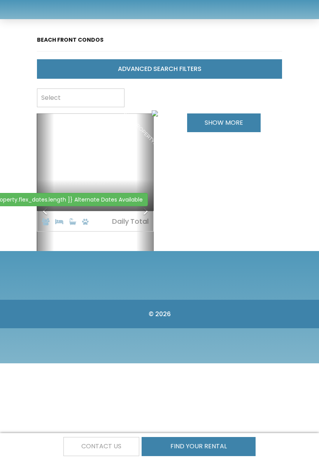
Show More (224, 122)
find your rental (198, 446)
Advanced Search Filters (160, 68)
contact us (101, 446)
